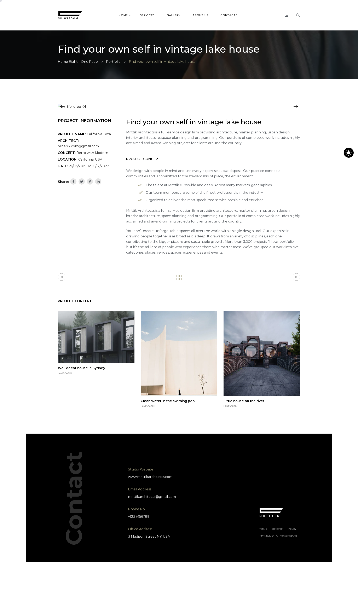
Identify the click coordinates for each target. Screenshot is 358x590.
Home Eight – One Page (78, 62)
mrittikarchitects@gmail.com (152, 497)
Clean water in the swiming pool (168, 401)
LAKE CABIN (65, 373)
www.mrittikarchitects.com (150, 477)
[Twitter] (82, 181)
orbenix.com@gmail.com (78, 146)
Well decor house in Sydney (81, 368)
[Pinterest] (90, 181)
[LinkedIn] (98, 181)
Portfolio (113, 62)
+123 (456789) (139, 517)
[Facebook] (73, 181)
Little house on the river (244, 401)
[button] (62, 106)
